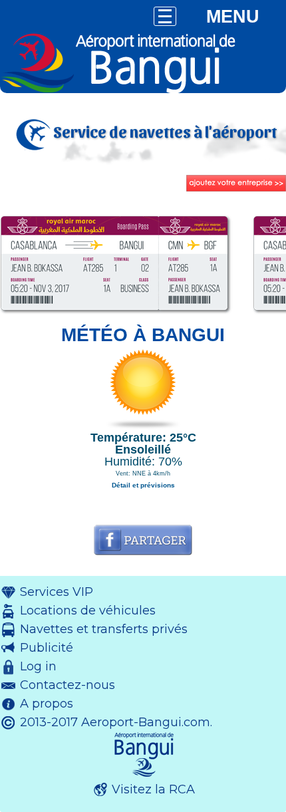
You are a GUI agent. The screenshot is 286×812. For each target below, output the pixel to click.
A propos (46, 703)
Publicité (46, 647)
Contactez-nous (67, 685)
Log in (38, 666)
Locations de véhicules (88, 610)
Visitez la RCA (153, 789)
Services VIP (56, 592)
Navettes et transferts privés (104, 629)
